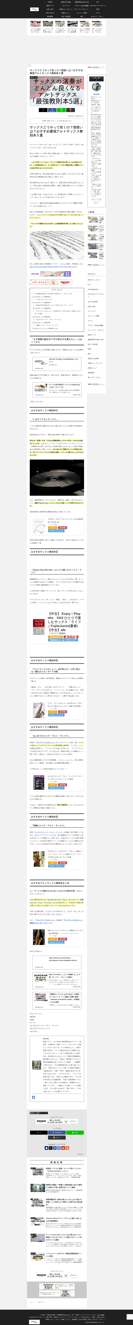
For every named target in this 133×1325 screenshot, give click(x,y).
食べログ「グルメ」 (98, 1319)
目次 (54, 290)
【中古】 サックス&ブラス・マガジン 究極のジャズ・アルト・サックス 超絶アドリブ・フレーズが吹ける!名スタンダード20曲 (65, 854)
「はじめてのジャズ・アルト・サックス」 (48, 319)
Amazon (52, 527)
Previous (28, 27)
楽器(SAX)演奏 (43, 1113)
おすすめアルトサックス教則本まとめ (45, 328)
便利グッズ (34, 1113)
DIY (73, 1315)
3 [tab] (69, 37)
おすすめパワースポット (37, 1317)
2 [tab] (66, 37)
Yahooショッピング (56, 531)
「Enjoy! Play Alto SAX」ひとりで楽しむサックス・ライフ (54, 305)
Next (105, 27)
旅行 (89, 1319)
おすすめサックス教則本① (42, 297)
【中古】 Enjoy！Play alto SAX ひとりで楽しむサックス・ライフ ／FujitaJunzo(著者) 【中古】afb (66, 622)
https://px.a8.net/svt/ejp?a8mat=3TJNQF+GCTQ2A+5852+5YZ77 (53, 267)
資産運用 (74, 1319)
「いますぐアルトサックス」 (44, 299)
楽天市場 (62, 527)
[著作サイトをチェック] (46, 1148)
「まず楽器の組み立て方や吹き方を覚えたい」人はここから (52, 293)
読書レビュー (50, 1319)
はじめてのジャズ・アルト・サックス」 (62, 900)
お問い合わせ (100, 1317)
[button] (70, 110)
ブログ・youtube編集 (98, 1315)
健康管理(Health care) (63, 1315)
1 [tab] (64, 37)
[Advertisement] (66, 50)
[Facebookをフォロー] (55, 1148)
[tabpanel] (35, 27)
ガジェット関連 (60, 1319)
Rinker (55, 524)
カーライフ (87, 1315)
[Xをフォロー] (50, 1148)
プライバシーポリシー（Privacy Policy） (78, 1317)
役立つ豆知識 (83, 1319)
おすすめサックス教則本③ (42, 308)
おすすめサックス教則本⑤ (42, 322)
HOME (43, 1315)
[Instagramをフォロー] (59, 1148)
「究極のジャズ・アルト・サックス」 (47, 325)
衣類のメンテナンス (60, 1317)
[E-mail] (33, 1098)
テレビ (68, 1319)
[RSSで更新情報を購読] (67, 1148)
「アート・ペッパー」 (65, 760)
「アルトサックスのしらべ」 (45, 920)
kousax (96, 94)
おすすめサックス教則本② (42, 302)
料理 (93, 1317)
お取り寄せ (49, 1317)
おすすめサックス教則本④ (42, 317)
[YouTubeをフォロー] (63, 1148)
